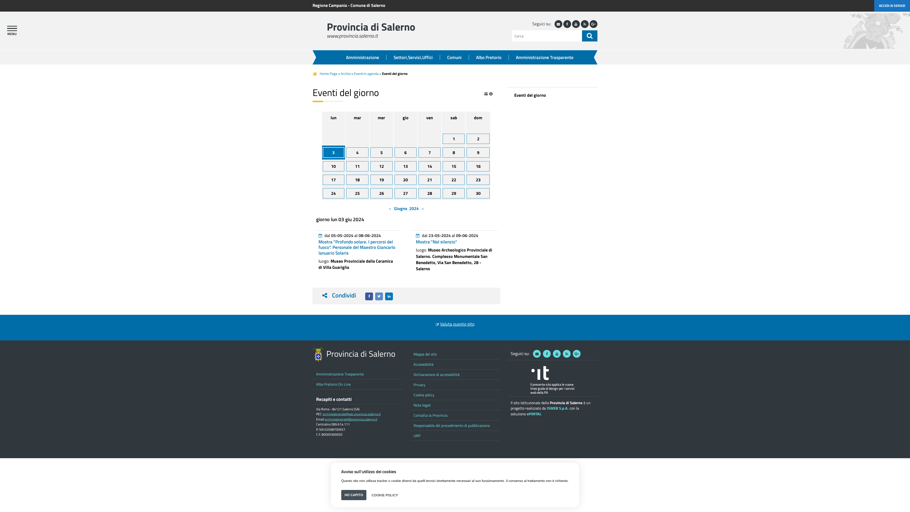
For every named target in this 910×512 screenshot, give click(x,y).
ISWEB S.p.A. (558, 408)
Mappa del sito (425, 354)
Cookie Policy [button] (385, 495)
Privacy (419, 385)
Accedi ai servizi (892, 5)
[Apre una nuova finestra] (369, 296)
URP (417, 436)
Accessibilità (423, 364)
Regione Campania (330, 5)
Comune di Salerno (367, 5)
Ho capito (354, 495)
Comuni (454, 57)
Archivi (346, 73)
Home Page (328, 73)
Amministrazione (362, 57)
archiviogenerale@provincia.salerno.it (351, 419)
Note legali (422, 405)
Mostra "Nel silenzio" (436, 241)
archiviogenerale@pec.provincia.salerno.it (352, 414)
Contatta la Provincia (430, 415)
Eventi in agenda (366, 73)
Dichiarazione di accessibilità (437, 374)
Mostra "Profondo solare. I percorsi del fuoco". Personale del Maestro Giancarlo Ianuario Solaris (356, 247)
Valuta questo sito (457, 324)
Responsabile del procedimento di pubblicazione (452, 425)
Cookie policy (424, 395)
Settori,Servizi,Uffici (413, 57)
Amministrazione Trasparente (544, 57)
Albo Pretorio (488, 57)
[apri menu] (12, 28)
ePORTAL (534, 414)
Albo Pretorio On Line (333, 384)
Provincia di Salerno (371, 27)
